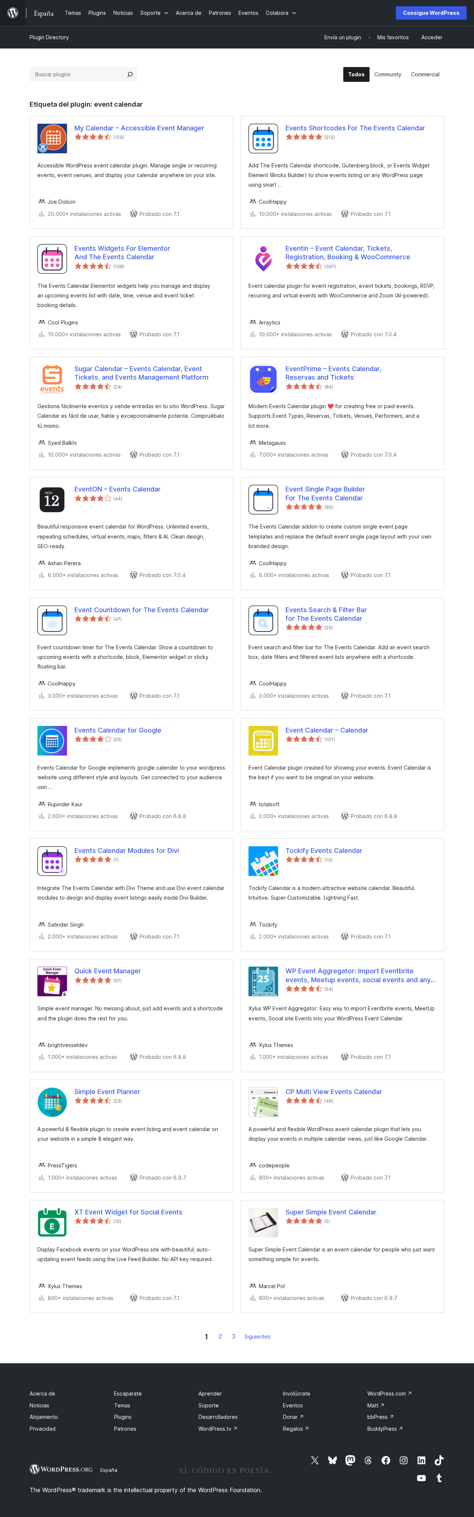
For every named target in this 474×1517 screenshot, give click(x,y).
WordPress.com (389, 1393)
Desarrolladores (218, 1417)
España (108, 1470)
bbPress (380, 1417)
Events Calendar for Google (117, 730)
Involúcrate (296, 1393)
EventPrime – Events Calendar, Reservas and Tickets (333, 373)
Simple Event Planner (107, 1092)
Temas (122, 1405)
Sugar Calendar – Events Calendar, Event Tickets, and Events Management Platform (141, 373)
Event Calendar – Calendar (327, 730)
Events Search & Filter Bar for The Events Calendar (326, 614)
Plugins (122, 1417)
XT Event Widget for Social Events (128, 1212)
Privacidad (43, 1429)
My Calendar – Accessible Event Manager (139, 128)
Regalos (296, 1429)
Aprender (210, 1393)
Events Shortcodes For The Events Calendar (355, 128)
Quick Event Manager (107, 971)
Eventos (293, 1405)
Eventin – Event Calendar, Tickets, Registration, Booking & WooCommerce (348, 252)
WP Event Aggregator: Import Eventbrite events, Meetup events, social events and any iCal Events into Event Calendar (358, 975)
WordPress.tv (218, 1429)
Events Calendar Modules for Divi (126, 850)
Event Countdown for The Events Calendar (141, 610)
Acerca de (42, 1393)
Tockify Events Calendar (324, 850)
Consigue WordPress (431, 13)
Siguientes (257, 1336)
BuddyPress (385, 1429)
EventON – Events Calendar (117, 489)
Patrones (125, 1429)
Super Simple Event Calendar (331, 1212)
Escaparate (128, 1393)
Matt (376, 1405)
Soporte (208, 1405)
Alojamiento (44, 1417)
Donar (293, 1417)
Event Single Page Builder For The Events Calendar (325, 493)
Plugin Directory (49, 37)
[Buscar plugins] (130, 74)
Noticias (39, 1405)
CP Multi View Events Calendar (334, 1092)
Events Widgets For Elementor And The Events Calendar (122, 252)
